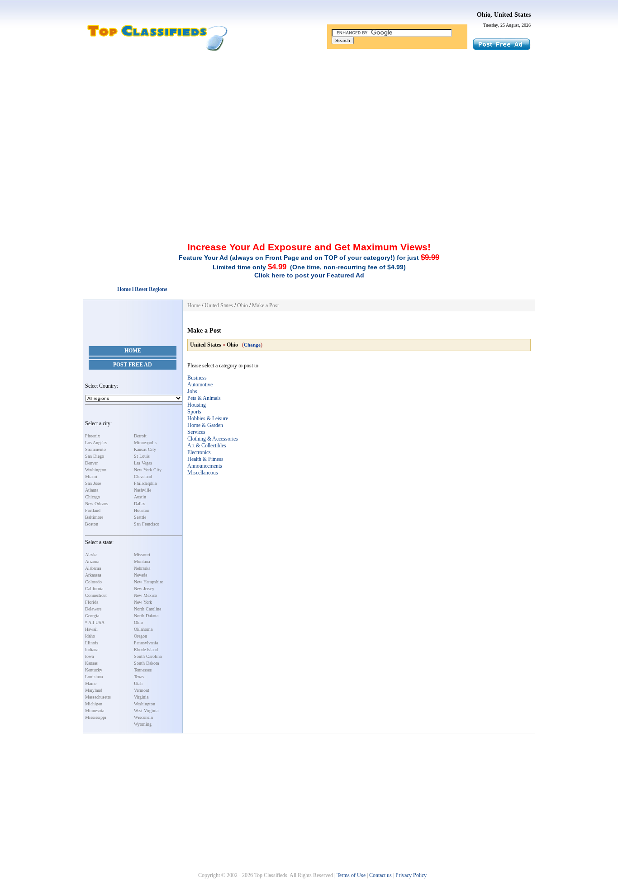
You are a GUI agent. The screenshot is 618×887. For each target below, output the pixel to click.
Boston (91, 523)
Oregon (140, 636)
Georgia (92, 615)
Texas (139, 676)
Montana (142, 561)
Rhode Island (146, 649)
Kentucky (93, 669)
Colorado (93, 581)
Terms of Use (351, 875)
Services (196, 432)
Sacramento (95, 449)
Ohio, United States (504, 14)
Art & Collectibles (206, 445)
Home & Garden (205, 425)
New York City (148, 469)
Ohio (138, 622)
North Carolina (147, 608)
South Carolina (148, 656)
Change (252, 344)
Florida (91, 602)
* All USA (95, 622)
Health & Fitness (205, 459)
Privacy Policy (411, 875)
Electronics (199, 452)
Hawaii (91, 629)
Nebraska (142, 568)
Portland (92, 510)
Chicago (92, 496)
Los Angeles (96, 442)
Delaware (93, 608)
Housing (196, 405)
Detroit (140, 435)
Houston (141, 510)
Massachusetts (98, 697)
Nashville (142, 490)
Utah (138, 683)
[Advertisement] (309, 119)
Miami (91, 476)
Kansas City (145, 449)
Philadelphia (145, 483)
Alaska (91, 554)
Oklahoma (143, 629)
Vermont (141, 690)
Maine (90, 683)
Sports (194, 411)
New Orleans (96, 503)
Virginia (141, 697)
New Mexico (145, 595)
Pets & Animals (204, 398)
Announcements (204, 466)
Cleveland (143, 476)
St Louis (142, 456)
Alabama (93, 568)
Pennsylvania (146, 642)
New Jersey (144, 588)
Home (132, 350)
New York (143, 602)
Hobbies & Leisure (207, 418)
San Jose (93, 483)
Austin (140, 496)
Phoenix (92, 435)
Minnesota (94, 710)
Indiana (91, 649)
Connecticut (96, 595)
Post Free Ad (132, 364)
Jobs (192, 391)
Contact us (380, 875)
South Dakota (146, 663)
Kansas (91, 663)
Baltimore (94, 517)
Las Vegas (143, 462)
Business (197, 378)
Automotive (200, 384)
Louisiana (94, 676)
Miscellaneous (202, 472)
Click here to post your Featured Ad (309, 275)
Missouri (142, 554)
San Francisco (146, 523)
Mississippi (95, 717)
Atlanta (91, 490)
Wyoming (143, 724)
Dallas (139, 503)
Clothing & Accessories (212, 439)
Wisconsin (143, 717)
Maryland (93, 690)
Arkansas (93, 575)
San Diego (94, 456)
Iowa (89, 656)
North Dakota (146, 615)
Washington (95, 469)
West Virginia (146, 710)
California (94, 588)
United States (218, 305)
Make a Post (265, 305)
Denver (91, 462)
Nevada (140, 575)
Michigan (93, 703)
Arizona (92, 561)
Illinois (91, 642)
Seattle (140, 517)
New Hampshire (148, 581)
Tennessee (143, 669)
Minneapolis (145, 442)
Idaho (90, 636)
